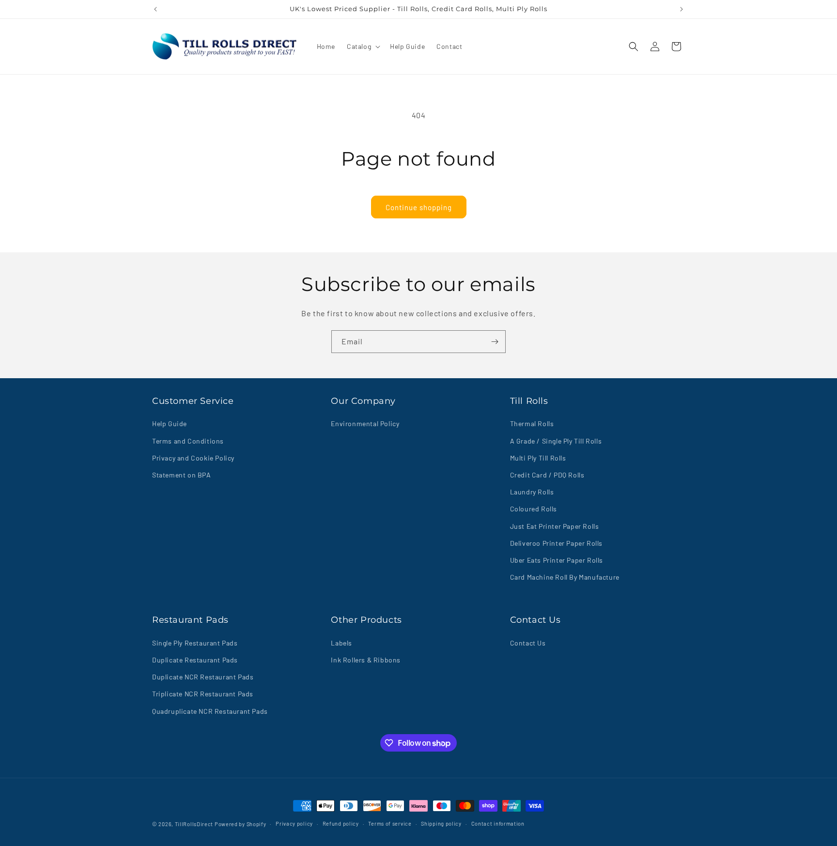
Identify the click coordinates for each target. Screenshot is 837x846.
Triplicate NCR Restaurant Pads (202, 694)
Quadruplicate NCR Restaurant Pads (210, 711)
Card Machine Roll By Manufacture (565, 577)
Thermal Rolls (532, 423)
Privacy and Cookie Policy (193, 458)
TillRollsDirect (194, 824)
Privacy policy (294, 823)
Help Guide (169, 423)
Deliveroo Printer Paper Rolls (556, 543)
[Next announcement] (681, 9)
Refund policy (341, 823)
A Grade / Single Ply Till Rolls (556, 441)
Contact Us (528, 643)
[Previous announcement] (155, 9)
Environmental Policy (365, 423)
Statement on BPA (181, 475)
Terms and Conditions (188, 441)
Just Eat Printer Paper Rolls (554, 526)
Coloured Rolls (533, 509)
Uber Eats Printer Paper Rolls (556, 560)
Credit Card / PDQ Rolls (547, 475)
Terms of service (389, 823)
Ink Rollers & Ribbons (366, 660)
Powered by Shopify (240, 824)
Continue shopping (419, 207)
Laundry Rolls (532, 492)
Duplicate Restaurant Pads (195, 660)
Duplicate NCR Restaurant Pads (202, 677)
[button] (362, 46)
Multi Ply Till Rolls (538, 458)
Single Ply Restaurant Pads (195, 643)
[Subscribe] (494, 341)
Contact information (498, 823)
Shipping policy (441, 823)
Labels (341, 643)
